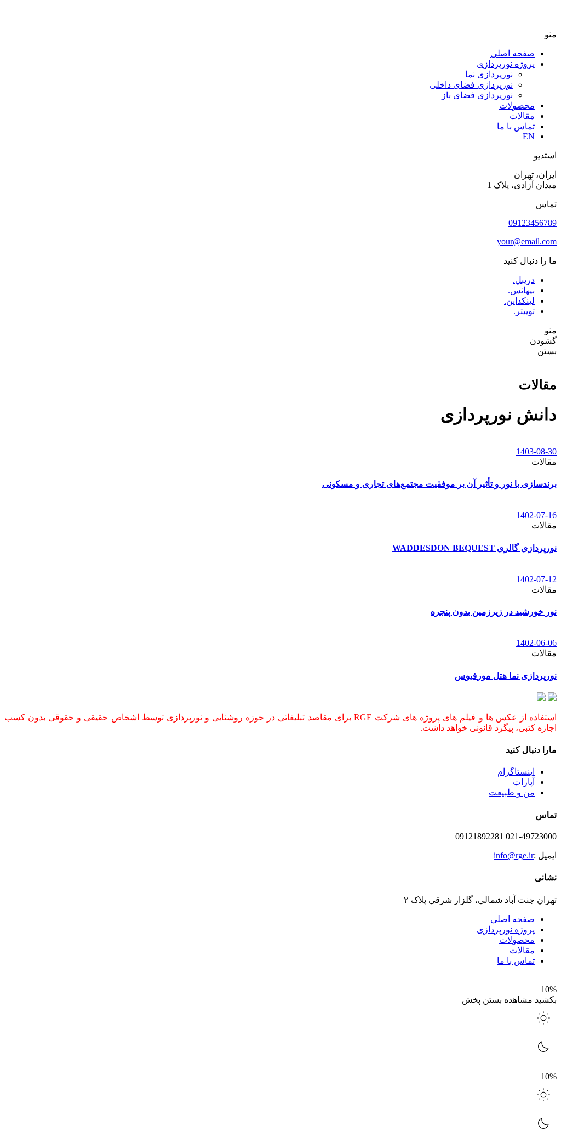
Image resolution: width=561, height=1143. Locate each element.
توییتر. (524, 311)
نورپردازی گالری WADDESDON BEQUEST (474, 548)
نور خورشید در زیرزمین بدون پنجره (494, 611)
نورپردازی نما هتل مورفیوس (506, 675)
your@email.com (527, 241)
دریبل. (524, 280)
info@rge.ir (514, 855)
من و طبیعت (512, 792)
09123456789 (532, 223)
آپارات (524, 782)
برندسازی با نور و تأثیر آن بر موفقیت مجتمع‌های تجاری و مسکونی (439, 483)
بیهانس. (521, 290)
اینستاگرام (516, 771)
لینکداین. (519, 300)
